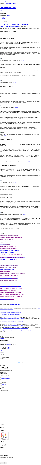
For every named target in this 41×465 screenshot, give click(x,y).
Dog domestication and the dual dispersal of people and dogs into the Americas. (18, 318)
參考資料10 (24, 214)
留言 (10, 344)
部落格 (3, 18)
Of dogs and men (4, 310)
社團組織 (8, 15)
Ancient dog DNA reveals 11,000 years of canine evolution (10, 314)
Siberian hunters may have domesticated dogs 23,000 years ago (11, 322)
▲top (1, 350)
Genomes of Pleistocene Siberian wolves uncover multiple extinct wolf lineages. (15, 328)
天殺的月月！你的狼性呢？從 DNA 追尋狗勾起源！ (16, 24)
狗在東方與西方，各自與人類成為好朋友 (9, 259)
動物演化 (8, 348)
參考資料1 (22, 60)
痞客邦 (8, 344)
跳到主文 (2, 10)
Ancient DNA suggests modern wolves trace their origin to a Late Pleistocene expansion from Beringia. (16, 330)
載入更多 (2, 352)
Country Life (5, 135)
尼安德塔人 (2, 338)
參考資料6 (28, 161)
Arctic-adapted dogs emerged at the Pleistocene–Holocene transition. (14, 325)
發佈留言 (2, 358)
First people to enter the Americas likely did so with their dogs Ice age (12, 321)
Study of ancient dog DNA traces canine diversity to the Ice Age (11, 312)
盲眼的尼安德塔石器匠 (8, 8)
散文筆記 (8, 347)
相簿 (3, 17)
